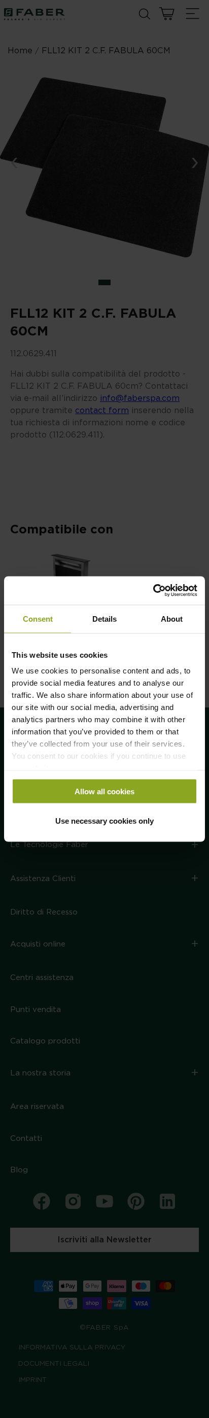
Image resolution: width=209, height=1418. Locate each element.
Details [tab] (104, 618)
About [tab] (172, 618)
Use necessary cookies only (104, 821)
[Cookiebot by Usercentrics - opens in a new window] (153, 590)
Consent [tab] (38, 618)
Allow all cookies (104, 791)
